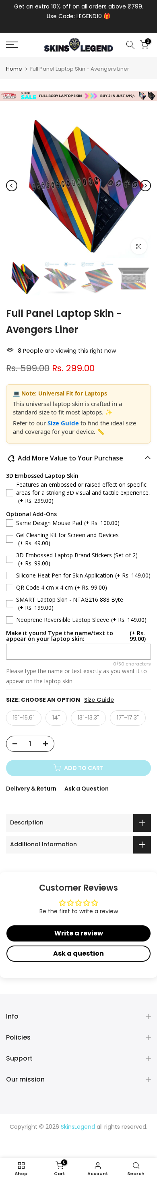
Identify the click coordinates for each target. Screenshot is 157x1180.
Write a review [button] (78, 933)
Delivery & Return (31, 789)
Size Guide (64, 423)
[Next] (145, 185)
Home (14, 68)
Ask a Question (86, 789)
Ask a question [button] (78, 953)
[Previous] (11, 185)
